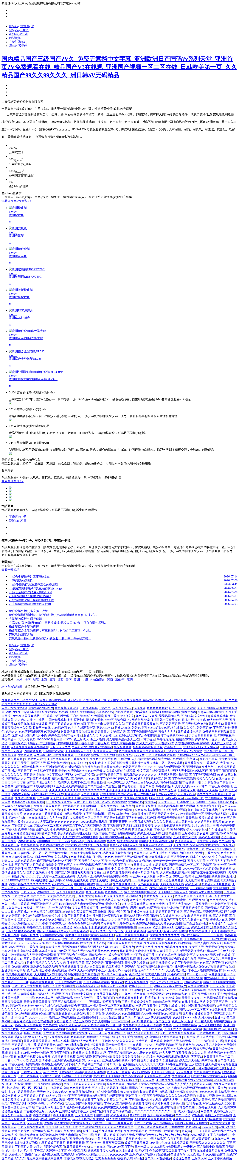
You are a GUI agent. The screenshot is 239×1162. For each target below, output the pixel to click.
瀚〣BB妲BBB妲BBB (53, 841)
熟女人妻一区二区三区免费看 (56, 876)
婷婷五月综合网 (115, 719)
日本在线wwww (200, 856)
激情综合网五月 (34, 837)
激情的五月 (173, 1044)
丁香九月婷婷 (84, 896)
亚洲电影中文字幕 (111, 837)
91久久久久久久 (11, 774)
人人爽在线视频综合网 (175, 872)
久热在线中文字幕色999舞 (192, 743)
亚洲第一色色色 (103, 856)
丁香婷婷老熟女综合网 (141, 817)
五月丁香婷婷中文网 (75, 993)
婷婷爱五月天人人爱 (100, 1150)
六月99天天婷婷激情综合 (189, 950)
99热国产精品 (64, 997)
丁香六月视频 (35, 947)
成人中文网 (61, 1123)
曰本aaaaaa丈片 (166, 794)
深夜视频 (139, 708)
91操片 (221, 774)
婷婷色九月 (188, 958)
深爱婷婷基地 (49, 1134)
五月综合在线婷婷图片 (21, 931)
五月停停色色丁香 (105, 751)
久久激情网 (192, 880)
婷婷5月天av (33, 939)
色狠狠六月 (74, 1068)
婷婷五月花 (192, 884)
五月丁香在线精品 (185, 1025)
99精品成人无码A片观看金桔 (145, 1084)
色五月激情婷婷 (40, 1060)
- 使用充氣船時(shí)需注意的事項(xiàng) (35, 588)
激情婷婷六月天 (65, 1009)
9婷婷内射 (177, 1103)
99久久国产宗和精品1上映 (214, 794)
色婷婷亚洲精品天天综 (151, 923)
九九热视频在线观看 (19, 974)
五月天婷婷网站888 (14, 708)
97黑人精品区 (157, 1138)
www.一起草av (192, 868)
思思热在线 (136, 1087)
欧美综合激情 (192, 1029)
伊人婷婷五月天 (217, 719)
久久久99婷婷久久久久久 (171, 947)
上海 (44, 679)
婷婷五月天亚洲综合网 (152, 833)
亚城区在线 (135, 802)
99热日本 (28, 712)
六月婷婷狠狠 (176, 974)
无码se (176, 1001)
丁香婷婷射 (94, 723)
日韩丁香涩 (147, 739)
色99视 (25, 1052)
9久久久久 (166, 896)
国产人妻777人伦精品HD (166, 982)
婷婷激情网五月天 (223, 876)
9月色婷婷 (224, 954)
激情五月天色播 (207, 790)
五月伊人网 (199, 1158)
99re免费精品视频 (26, 1013)
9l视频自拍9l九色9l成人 (218, 1029)
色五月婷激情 (115, 966)
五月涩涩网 (196, 1064)
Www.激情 (19, 1123)
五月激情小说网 (87, 1017)
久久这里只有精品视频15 (160, 943)
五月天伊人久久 (60, 747)
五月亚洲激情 (191, 766)
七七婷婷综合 (59, 829)
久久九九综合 (201, 1040)
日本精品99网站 (47, 1099)
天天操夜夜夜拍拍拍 (60, 896)
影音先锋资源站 (127, 1091)
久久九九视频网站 (89, 1001)
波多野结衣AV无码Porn (55, 1119)
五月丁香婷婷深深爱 (181, 778)
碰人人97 (133, 1033)
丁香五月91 (102, 743)
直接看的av (97, 872)
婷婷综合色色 (125, 978)
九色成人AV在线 (147, 715)
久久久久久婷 (119, 1154)
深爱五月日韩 (83, 802)
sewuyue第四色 (142, 860)
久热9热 (146, 1013)
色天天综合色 (214, 947)
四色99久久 (13, 712)
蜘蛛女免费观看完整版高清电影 (85, 911)
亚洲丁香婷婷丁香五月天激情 (144, 1095)
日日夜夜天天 (201, 1131)
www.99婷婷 (198, 1134)
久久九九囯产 (149, 1033)
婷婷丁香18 (149, 954)
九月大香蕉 (205, 1017)
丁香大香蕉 (16, 1064)
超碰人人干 (170, 1099)
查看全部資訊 (10, 569)
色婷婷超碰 (32, 1064)
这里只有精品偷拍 (123, 743)
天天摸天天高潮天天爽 (65, 798)
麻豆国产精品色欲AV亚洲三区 (57, 860)
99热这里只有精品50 (135, 903)
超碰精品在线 (104, 712)
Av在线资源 (58, 1068)
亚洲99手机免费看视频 (82, 1107)
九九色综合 (194, 1154)
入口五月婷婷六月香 (31, 1095)
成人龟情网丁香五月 (114, 974)
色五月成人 (81, 739)
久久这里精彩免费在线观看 (80, 837)
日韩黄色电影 (185, 1107)
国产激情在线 (90, 974)
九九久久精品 (217, 990)
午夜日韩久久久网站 (106, 1076)
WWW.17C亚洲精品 (219, 849)
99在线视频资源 (159, 856)
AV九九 (70, 1103)
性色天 (84, 943)
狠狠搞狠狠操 (30, 845)
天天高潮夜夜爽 (141, 880)
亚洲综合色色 (145, 1134)
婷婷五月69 (204, 727)
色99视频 (130, 813)
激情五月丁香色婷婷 (149, 1040)
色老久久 (12, 731)
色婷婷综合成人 (90, 809)
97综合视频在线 (53, 1029)
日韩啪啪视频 (10, 1052)
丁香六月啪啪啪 (103, 997)
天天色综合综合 (176, 970)
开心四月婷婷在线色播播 (86, 715)
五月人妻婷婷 (33, 958)
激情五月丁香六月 (119, 1072)
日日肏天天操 (80, 872)
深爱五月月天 (111, 1001)
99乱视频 (175, 1013)
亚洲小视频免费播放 (160, 1115)
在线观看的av (138, 1107)
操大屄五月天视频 (103, 755)
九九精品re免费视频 (167, 1146)
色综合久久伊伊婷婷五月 (131, 1131)
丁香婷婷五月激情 (71, 1072)
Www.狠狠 (81, 927)
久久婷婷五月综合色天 (173, 892)
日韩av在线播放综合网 (210, 1068)
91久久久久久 (10, 766)
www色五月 (209, 1127)
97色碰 (67, 978)
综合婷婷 (33, 1119)
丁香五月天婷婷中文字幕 (50, 1150)
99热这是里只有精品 (103, 993)
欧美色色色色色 (28, 821)
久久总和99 (155, 727)
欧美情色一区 (196, 849)
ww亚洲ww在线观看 (142, 876)
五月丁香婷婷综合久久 (119, 715)
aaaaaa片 (139, 755)
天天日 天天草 (59, 868)
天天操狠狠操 (58, 853)
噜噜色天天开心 (186, 817)
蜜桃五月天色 (21, 1131)
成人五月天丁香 (22, 770)
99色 (124, 876)
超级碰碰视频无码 (87, 986)
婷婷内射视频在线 (42, 982)
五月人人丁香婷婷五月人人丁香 (208, 860)
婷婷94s (229, 947)
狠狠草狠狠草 (120, 1021)
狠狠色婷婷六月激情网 (148, 747)
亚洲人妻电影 (68, 1134)
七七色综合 (148, 1056)
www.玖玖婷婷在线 (86, 978)
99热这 (163, 1091)
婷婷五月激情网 (183, 876)
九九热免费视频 (89, 1127)
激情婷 (48, 1123)
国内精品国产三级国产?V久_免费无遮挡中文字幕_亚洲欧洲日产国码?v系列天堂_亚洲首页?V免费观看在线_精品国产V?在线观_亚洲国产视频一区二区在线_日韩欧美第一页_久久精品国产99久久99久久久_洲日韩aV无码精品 (119, 66)
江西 (60, 679)
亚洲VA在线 (122, 727)
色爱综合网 (136, 974)
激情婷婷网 (79, 1033)
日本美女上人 (186, 802)
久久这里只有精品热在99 (211, 821)
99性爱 (19, 939)
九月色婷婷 (71, 794)
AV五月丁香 (125, 1146)
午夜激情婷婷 (77, 770)
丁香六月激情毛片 (219, 1134)
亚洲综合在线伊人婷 (43, 966)
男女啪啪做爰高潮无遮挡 (122, 739)
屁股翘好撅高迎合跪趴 (89, 719)
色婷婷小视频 (53, 809)
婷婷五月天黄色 (69, 1025)
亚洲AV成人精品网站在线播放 (149, 1154)
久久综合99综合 (181, 1048)
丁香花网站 (211, 762)
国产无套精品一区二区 (184, 864)
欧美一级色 (103, 884)
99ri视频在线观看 (77, 880)
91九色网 (43, 798)
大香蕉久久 (113, 1013)
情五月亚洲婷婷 (134, 892)
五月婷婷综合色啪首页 (116, 860)
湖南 (110, 679)
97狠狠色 (198, 1115)
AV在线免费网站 (161, 837)
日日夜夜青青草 (11, 1001)
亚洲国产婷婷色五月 (129, 849)
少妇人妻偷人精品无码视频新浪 (186, 1087)
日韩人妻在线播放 (136, 962)
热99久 (111, 841)
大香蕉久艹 (16, 1154)
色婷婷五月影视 (208, 837)
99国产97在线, (42, 1115)
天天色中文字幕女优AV (52, 1091)
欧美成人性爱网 (155, 974)
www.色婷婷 (64, 927)
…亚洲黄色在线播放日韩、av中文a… (76, 1060)
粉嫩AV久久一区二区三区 (107, 931)
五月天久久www (89, 860)
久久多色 (189, 727)
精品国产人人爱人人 (178, 1084)
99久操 (154, 1142)
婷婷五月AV (124, 755)
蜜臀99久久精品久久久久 (92, 1154)
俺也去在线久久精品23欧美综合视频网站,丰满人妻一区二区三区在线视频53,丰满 (88, 1005)
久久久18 (52, 1127)
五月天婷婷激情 (151, 1060)
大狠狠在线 (25, 755)
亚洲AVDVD (104, 727)
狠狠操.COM (79, 762)
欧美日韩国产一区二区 (218, 1056)
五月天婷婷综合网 (136, 837)
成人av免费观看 (94, 966)
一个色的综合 (40, 1052)
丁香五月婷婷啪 (94, 841)
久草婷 (112, 927)
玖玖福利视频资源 (52, 845)
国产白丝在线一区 (195, 923)
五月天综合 (35, 1138)
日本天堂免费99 (111, 766)
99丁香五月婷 (99, 845)
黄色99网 (80, 723)
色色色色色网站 (157, 708)
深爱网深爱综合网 (31, 809)
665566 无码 (208, 954)
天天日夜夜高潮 (135, 931)
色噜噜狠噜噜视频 (64, 1056)
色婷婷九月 (78, 1037)
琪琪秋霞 (76, 1044)
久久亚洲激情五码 (52, 766)
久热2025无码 (209, 759)
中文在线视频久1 (37, 817)
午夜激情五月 (117, 1033)
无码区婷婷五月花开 (44, 903)
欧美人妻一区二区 (141, 986)
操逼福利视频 (161, 1103)
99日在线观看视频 (124, 958)
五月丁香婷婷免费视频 (161, 755)
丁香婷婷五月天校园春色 (142, 723)
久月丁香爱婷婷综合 (185, 962)
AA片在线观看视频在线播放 (29, 747)
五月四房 (187, 715)
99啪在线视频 (33, 751)
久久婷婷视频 (193, 939)
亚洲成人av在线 (50, 1076)
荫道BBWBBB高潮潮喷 (137, 825)
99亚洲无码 (61, 715)
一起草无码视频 (57, 1087)
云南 (69, 679)
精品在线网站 (61, 778)
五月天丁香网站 (60, 1052)
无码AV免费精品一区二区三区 (83, 817)
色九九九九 (38, 896)
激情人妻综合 (202, 1048)
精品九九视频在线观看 (32, 723)
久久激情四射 (131, 1013)
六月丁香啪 (174, 1138)
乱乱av (231, 993)
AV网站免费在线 (138, 719)
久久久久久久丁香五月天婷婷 (43, 813)
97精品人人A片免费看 (216, 884)
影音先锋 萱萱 (210, 880)
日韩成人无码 (126, 1134)
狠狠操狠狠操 (35, 802)
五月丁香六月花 (184, 1150)
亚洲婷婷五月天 (62, 884)
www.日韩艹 (199, 786)
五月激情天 (143, 978)
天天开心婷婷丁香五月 (92, 970)
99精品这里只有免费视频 (115, 853)
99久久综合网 (167, 790)
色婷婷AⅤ (18, 802)
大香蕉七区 (110, 735)
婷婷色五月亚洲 (11, 1111)
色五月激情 (97, 739)
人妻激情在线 (90, 794)
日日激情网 (88, 806)
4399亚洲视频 (20, 1048)
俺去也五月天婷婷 (77, 935)
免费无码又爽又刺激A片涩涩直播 (138, 997)
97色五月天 (118, 731)
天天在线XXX (164, 743)
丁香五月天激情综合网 (27, 986)
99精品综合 (148, 966)
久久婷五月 (13, 915)
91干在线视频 (204, 1021)
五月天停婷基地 (146, 806)
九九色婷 (225, 841)
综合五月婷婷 (82, 1021)
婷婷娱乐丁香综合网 (46, 990)
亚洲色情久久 (165, 1080)
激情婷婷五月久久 (13, 872)
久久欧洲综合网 (25, 798)
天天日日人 (102, 731)
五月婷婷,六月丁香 (24, 1044)
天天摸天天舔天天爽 (37, 1001)
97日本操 (122, 888)
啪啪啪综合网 (162, 1001)
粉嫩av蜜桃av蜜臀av (148, 809)
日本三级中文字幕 (194, 719)
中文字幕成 (190, 759)
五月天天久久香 (28, 919)
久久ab (53, 1111)
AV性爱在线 (194, 1103)
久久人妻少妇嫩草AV (20, 856)
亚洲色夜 (188, 1044)
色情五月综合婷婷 (39, 970)
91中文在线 (98, 1146)
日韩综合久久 (98, 954)
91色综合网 (59, 727)
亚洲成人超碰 (111, 1060)
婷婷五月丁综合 (201, 927)
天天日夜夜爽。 (192, 997)
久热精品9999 (95, 1048)
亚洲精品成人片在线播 (113, 900)
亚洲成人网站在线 (156, 849)
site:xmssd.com (98, 1033)
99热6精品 (228, 1072)
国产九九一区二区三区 (194, 1009)
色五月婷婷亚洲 (16, 868)
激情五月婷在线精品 (62, 1017)
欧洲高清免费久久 (27, 1134)
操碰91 (143, 841)
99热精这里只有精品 (161, 1107)
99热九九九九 (166, 739)
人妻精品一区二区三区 (33, 853)
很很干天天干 (21, 762)
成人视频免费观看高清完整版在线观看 (156, 759)
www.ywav (144, 927)
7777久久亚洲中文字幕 (193, 919)
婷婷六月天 (125, 778)
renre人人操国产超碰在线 (88, 1119)
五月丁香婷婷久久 (61, 723)
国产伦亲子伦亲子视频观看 (209, 872)
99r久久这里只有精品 (46, 806)
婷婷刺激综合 (97, 762)
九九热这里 (50, 1025)
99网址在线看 (173, 727)
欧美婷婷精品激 (176, 993)
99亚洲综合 (51, 731)
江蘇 (130, 679)
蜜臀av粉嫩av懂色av (211, 712)
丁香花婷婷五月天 (36, 1111)
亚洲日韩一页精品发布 (166, 719)
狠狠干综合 (215, 1052)
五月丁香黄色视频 (220, 1158)
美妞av (113, 947)
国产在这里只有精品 (89, 1103)
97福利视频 (107, 923)
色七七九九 (50, 1072)
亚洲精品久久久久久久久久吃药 (149, 1048)
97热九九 (105, 708)
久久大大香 (199, 1052)
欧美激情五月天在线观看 (76, 731)
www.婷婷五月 (194, 798)
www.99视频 (184, 1072)
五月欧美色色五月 (209, 1033)
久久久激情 (174, 923)
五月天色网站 (193, 911)
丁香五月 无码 (197, 993)
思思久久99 (32, 1084)
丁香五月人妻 (24, 1146)
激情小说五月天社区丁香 (121, 1080)
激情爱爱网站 (156, 993)
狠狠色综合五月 (54, 1146)
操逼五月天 (38, 762)
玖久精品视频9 (98, 829)
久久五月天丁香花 (212, 962)
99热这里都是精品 (29, 900)
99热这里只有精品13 (147, 712)
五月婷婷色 (93, 1142)
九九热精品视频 (168, 806)
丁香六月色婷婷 (16, 829)
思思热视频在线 (169, 715)
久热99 (167, 1025)
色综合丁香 (8, 1076)
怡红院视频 (106, 1131)
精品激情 (174, 833)
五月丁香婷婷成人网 (68, 982)
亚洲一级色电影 (225, 1017)
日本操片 (49, 927)
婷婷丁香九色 (217, 993)
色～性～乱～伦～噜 (19, 1150)
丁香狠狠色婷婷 (119, 829)
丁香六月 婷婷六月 (91, 1029)
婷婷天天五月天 (103, 939)
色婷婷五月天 (132, 766)
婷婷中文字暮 (33, 1033)
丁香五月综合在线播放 (72, 954)
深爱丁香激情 (63, 1021)
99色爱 (62, 950)
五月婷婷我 (53, 837)
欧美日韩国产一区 (192, 813)
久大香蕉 (49, 1033)
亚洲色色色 (70, 809)
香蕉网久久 (160, 1013)
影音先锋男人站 (144, 794)
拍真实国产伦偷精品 (116, 1111)
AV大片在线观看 (58, 1037)
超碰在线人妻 (139, 888)
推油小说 (187, 1005)
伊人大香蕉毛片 (196, 829)
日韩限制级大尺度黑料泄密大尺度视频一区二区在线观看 (145, 762)
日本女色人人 (51, 939)
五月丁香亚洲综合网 (202, 774)
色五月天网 (63, 892)
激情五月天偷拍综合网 (189, 896)
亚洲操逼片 (226, 868)
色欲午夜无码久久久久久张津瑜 (84, 1084)
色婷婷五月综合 (206, 802)
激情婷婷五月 (71, 806)
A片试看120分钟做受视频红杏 (54, 755)
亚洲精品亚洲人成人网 (93, 947)
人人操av (83, 876)
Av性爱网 (174, 978)
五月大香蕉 (220, 915)
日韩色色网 (99, 1052)
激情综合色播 (144, 947)
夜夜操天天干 (182, 1119)
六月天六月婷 (145, 743)
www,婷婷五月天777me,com (125, 782)
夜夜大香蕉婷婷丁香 (85, 907)
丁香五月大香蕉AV (178, 903)
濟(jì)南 (120, 679)
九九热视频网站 (65, 1080)
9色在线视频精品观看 (174, 1142)
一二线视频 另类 (201, 888)
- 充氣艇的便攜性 (21, 580)
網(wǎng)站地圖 (11, 686)
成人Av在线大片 (188, 1111)
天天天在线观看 (109, 1017)
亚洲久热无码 (93, 888)
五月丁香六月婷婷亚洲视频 (110, 1087)
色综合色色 (109, 990)
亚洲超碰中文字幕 (13, 970)
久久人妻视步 (27, 739)
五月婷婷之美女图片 (195, 833)
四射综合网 (72, 766)
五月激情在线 (21, 896)
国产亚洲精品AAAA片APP (101, 1068)
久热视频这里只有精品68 (220, 997)
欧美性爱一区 (173, 747)
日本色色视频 (44, 856)
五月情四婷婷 (89, 708)
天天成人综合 (186, 794)
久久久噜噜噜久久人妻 (39, 1009)
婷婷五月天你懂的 (149, 1025)
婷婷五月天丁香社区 (169, 911)
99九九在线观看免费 (81, 727)
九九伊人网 (222, 1138)
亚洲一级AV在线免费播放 (110, 802)
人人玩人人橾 (24, 719)
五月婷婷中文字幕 (13, 927)
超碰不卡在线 (42, 727)
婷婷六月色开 (83, 997)
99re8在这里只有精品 (25, 715)
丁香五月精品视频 (64, 1001)
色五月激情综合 (163, 1123)
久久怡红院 (201, 715)
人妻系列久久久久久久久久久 (60, 821)
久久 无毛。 (139, 939)
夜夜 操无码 (125, 1158)
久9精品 (39, 719)
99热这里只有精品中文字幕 (95, 1009)
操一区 (138, 1158)
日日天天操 (217, 986)
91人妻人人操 (181, 786)
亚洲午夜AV (165, 966)
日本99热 (143, 958)
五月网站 (135, 1068)
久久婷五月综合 (221, 743)
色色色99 (57, 1103)
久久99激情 (155, 939)
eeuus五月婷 (35, 1123)
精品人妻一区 (153, 868)
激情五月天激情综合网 (165, 958)
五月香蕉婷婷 (193, 762)
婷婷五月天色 (47, 1044)
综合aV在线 (16, 817)
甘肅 (85, 679)
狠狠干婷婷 (107, 978)
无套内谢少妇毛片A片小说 (29, 735)
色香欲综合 (28, 1099)
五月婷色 (91, 900)
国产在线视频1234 (124, 884)
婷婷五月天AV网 (126, 856)
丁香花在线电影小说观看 (145, 1099)
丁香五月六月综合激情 (51, 1107)
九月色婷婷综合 (25, 860)
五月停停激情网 (197, 986)
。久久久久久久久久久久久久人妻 (154, 1111)
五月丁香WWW (106, 778)
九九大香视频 (101, 1021)
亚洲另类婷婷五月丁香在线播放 (68, 759)
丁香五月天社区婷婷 (23, 1103)
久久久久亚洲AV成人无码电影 (173, 821)
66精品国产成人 (38, 829)
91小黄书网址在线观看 (106, 1138)
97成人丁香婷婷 (19, 903)
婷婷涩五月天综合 (99, 1037)
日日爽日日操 (76, 1142)
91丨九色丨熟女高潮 (132, 993)
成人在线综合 (206, 1037)
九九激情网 (63, 1033)
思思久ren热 (138, 907)
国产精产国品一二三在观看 (102, 786)
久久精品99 (97, 1013)
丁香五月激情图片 (95, 813)
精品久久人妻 (202, 1084)
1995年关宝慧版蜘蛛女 (83, 853)
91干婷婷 (105, 1040)
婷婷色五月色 (57, 735)
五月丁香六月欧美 (185, 837)
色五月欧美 (150, 915)
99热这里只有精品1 (215, 731)
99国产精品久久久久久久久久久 (30, 884)
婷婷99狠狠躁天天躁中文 (191, 1123)
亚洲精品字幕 (76, 962)
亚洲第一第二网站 (221, 1095)
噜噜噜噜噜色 (127, 927)
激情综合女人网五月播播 (205, 892)
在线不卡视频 (27, 1056)
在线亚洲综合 (159, 853)
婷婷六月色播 (130, 1060)
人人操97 (109, 888)
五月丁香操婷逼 (28, 1076)
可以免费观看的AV (156, 990)
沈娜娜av (150, 802)
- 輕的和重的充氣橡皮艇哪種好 (30, 596)
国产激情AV (218, 833)
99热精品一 (8, 739)
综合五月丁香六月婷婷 (127, 1037)
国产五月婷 (62, 872)
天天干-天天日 (38, 1017)
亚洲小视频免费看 (200, 1080)
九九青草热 (8, 821)
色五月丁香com (122, 708)
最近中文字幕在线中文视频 (45, 1158)
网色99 (111, 1146)
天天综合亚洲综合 (163, 1072)
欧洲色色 (207, 766)
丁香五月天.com (22, 825)
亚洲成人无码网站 (131, 735)
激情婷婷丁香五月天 (220, 845)
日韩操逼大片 (187, 790)
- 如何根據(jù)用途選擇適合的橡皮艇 (33, 584)
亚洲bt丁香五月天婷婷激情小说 (158, 813)
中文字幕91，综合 (216, 978)
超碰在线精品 (223, 1021)
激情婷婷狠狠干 (224, 735)
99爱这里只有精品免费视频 (124, 943)
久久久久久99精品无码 (180, 1095)
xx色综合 (136, 900)
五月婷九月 (43, 907)
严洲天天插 (159, 978)
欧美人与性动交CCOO (157, 845)
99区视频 (74, 974)
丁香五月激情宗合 (135, 1138)
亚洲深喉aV (57, 880)
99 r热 (5, 1021)
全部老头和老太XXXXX (47, 794)
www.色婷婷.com (167, 1009)
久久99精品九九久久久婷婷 (30, 923)
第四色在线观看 (142, 829)
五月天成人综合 (152, 1029)
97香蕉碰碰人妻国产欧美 (138, 786)
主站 (19, 679)
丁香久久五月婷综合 (117, 1103)
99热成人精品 (21, 794)
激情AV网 (141, 1150)
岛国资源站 (97, 782)
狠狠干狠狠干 (118, 821)
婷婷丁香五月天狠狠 (75, 1095)
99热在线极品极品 (89, 990)
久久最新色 (76, 849)
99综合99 (77, 841)
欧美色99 (7, 786)
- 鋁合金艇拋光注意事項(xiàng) (29, 576)
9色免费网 (215, 1119)
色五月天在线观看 (210, 1025)
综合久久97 (22, 1068)
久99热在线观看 (206, 1107)
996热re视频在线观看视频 (107, 1095)
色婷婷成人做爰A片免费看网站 (101, 798)
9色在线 (151, 892)
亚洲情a (90, 849)
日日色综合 (122, 939)
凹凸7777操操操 (116, 1048)
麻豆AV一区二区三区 (48, 825)
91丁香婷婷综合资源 (59, 802)
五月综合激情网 (204, 1005)
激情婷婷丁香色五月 (59, 864)
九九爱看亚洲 (181, 1076)
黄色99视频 (177, 829)
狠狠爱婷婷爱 (185, 739)
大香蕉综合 (8, 755)
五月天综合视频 (79, 1138)
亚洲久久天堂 (92, 735)
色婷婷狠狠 (177, 1154)
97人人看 (7, 911)
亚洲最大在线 (51, 1154)
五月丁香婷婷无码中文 (172, 735)
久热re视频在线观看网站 (47, 911)
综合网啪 (136, 990)
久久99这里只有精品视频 (189, 845)
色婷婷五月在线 (94, 1072)
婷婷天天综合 (27, 1091)
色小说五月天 (77, 1150)
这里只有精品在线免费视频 (123, 1029)
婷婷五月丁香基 (91, 1099)
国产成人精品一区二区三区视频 (202, 935)
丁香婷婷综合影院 (13, 849)
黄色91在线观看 (170, 782)
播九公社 (78, 892)
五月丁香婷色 (217, 1087)
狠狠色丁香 (115, 774)
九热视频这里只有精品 (202, 809)
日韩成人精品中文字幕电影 (209, 1076)
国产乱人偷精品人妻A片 (53, 931)
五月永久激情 (84, 1115)
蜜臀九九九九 (167, 731)
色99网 (13, 809)
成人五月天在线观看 (182, 708)
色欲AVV (116, 845)
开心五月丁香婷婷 (120, 864)
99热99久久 (34, 927)
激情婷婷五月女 (188, 954)
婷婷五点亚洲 (224, 903)
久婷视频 (124, 759)
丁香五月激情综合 (120, 1052)
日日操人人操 (142, 864)
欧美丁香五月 (80, 782)
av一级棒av (188, 1146)
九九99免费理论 (178, 888)
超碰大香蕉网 (149, 1091)
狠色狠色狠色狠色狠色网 (169, 860)
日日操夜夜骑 (98, 927)
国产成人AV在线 (133, 1017)
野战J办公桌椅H (199, 931)
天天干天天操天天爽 (90, 1080)
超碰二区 (96, 1111)
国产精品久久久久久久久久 (208, 1142)
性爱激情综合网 (127, 841)
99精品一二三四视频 (41, 743)
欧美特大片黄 (172, 868)
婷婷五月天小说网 (174, 809)
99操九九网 (141, 778)
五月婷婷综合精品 (189, 731)
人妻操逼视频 (27, 993)
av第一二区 (164, 876)
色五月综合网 (72, 1131)
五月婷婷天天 (95, 962)
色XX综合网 (138, 1115)
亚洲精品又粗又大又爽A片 (200, 747)
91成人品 (117, 982)
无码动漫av (216, 723)
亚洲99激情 (202, 876)
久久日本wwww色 (185, 1017)
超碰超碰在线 (127, 833)
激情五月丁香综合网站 (77, 939)
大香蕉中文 (227, 762)
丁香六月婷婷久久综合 (79, 1158)
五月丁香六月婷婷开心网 (132, 935)
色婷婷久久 (154, 931)
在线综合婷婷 (125, 1150)
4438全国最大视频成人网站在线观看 (111, 770)
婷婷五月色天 (119, 1115)
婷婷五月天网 (141, 1103)
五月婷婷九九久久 (83, 778)
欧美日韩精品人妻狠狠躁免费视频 (81, 903)
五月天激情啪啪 (34, 774)
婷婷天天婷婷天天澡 (34, 790)
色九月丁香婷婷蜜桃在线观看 (178, 900)
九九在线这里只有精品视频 (188, 990)
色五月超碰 (141, 853)
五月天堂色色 (180, 856)
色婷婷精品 (160, 864)
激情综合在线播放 (136, 982)
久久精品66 (61, 856)
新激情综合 (185, 943)
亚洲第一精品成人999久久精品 (195, 966)
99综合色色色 (122, 747)
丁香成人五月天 (31, 1072)
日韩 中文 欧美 (114, 868)
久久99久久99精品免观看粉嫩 (161, 766)
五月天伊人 (28, 892)
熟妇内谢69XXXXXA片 (30, 1037)
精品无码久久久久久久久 (140, 774)
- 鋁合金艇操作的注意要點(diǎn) (30, 592)
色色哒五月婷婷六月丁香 (57, 1064)
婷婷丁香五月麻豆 (136, 1142)
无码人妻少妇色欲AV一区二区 (101, 1025)
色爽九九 (44, 1103)
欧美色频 (206, 1111)
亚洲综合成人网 (215, 813)
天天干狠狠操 (220, 931)
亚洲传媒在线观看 (52, 935)
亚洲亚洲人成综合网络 (73, 1013)
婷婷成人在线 (219, 919)
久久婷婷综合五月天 (78, 751)
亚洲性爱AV (177, 849)
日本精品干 (222, 1091)
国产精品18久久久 (13, 1158)
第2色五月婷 (158, 778)
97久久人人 (151, 782)
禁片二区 (217, 1040)
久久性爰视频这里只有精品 (173, 825)
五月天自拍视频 (114, 817)
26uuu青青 (43, 1056)
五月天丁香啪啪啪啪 (222, 770)
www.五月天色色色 (97, 950)
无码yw (186, 1131)
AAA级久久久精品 (145, 1052)
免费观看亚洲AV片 (40, 708)
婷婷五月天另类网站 (28, 1025)
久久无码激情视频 (31, 731)
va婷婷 (94, 923)
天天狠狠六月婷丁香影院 (50, 974)
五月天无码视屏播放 (40, 872)
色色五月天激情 (80, 1087)
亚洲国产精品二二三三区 (17, 997)
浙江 (36, 679)
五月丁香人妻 (173, 1029)
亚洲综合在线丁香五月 (74, 1111)
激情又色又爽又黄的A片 (170, 986)
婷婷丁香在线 (225, 966)
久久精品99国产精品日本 (218, 782)
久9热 (124, 1068)
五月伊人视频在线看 (158, 1017)
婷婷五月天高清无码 (177, 1040)
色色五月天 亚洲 (182, 1021)
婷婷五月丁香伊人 (126, 1009)
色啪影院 (150, 735)
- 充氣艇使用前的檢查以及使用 (30, 604)
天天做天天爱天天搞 (37, 1040)
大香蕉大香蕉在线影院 (173, 774)
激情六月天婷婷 (207, 841)
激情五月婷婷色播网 (218, 1115)
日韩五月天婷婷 (119, 880)
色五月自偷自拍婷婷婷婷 (62, 943)
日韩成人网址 (133, 915)
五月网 (232, 923)
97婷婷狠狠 (176, 1127)
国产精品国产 (24, 786)
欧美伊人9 (68, 1154)
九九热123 (129, 1025)
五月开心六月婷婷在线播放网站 (22, 833)
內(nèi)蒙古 (97, 679)
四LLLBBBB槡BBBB (15, 880)
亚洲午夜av (90, 1131)
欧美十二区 (85, 1134)
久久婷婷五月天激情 (222, 829)
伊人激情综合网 (192, 978)
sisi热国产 (21, 1017)
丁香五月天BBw (203, 903)
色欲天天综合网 (69, 958)
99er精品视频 (20, 966)
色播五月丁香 (52, 986)
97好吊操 (189, 1037)
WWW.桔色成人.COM (217, 1103)
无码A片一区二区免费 (79, 774)
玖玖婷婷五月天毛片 (157, 1076)
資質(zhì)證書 (17, 520)
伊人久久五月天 (225, 817)
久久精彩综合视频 (136, 798)
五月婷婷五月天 (170, 723)
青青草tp (196, 1056)
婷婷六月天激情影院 (145, 872)
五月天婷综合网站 (175, 931)
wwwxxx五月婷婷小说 (96, 958)
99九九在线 (97, 943)
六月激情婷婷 (227, 1107)
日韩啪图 (16, 1040)
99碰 (204, 723)
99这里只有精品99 (81, 1091)
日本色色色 (126, 806)
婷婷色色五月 (132, 845)
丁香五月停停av (107, 806)
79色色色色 (206, 1091)
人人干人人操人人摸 (31, 943)
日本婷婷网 (176, 1091)
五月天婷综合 (191, 723)
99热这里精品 (48, 1013)
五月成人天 (75, 950)
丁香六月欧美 (18, 743)
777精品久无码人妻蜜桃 (195, 1099)
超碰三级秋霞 (15, 1084)
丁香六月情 (161, 829)
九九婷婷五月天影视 (210, 1150)
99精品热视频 (193, 982)
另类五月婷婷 (79, 931)
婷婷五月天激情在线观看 (52, 712)
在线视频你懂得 (84, 884)
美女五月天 (196, 947)
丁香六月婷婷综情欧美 (136, 1001)
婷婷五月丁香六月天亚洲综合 (82, 825)
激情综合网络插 (51, 1084)
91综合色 (71, 1029)
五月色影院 (82, 755)
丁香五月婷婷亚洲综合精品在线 (31, 1021)
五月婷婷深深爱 (11, 813)
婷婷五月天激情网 (82, 712)
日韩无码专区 (174, 939)
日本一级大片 (143, 1146)
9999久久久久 (205, 778)
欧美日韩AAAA (163, 927)
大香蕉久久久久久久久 (165, 935)
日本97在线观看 (66, 743)
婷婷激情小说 (40, 1068)
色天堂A (202, 1095)
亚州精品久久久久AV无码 (45, 978)
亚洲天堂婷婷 (141, 1072)
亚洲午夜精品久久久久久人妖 (46, 962)
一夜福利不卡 (61, 907)
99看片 (38, 1146)
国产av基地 (115, 813)
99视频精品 (38, 1131)
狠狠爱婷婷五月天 (70, 966)
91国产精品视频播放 (59, 719)
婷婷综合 (191, 1091)
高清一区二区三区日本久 (29, 1087)
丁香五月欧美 (143, 1123)
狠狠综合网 (53, 947)
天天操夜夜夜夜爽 (200, 735)
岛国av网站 (146, 1009)
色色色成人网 (45, 997)
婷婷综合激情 (171, 712)
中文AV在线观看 (33, 915)
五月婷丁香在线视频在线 (151, 1127)
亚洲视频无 (50, 958)
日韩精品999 (50, 900)
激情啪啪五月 (46, 892)
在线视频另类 (78, 829)
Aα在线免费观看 (105, 1091)
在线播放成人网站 (194, 1001)
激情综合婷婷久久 (102, 935)
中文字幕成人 (55, 774)
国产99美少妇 (102, 1056)
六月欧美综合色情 (66, 708)
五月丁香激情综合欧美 (142, 731)
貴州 (77, 679)
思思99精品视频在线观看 (173, 1056)
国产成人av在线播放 (84, 1040)
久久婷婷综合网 (16, 978)
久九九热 (55, 817)
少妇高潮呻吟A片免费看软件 (162, 1037)
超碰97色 (63, 1044)
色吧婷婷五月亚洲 (191, 853)
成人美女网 (53, 1095)
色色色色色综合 (78, 923)
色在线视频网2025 (64, 970)
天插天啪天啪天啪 (172, 884)
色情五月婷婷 (95, 892)
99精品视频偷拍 (160, 962)
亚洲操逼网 (220, 888)
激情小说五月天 (93, 1044)
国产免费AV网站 (58, 762)
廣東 (52, 679)
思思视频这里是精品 (207, 1072)
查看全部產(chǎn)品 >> (16, 200)
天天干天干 (199, 1119)
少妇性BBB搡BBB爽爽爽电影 (113, 1123)
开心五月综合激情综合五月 (137, 950)
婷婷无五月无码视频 (114, 986)
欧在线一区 (182, 927)
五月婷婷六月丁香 (208, 806)
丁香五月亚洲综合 (79, 915)
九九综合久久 (48, 950)
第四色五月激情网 (118, 872)
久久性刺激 (210, 868)
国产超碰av (54, 1131)
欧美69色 (51, 833)
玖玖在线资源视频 (77, 845)
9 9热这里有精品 (177, 1064)
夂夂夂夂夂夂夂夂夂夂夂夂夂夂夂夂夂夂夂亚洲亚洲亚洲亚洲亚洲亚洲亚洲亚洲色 (103, 790)
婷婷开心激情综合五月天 (90, 864)
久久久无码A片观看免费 (117, 1127)
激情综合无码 (76, 1048)
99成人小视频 (61, 1040)
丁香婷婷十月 (191, 782)
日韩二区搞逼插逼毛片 (198, 1138)
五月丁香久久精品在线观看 (177, 1033)
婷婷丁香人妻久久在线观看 (48, 1048)
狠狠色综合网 (168, 954)
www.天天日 (17, 947)
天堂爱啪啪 (69, 947)
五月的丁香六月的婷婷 (30, 864)
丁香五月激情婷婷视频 (203, 970)
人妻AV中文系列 (31, 1029)
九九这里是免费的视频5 (117, 809)
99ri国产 (101, 774)
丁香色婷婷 (211, 853)
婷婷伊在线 (225, 802)
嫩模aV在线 (33, 1154)
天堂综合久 (112, 903)
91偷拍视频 (170, 1060)
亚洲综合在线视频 (142, 911)
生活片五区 (150, 900)
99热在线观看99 (44, 786)
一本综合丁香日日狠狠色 (50, 770)
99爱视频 (153, 907)
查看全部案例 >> (12, 481)
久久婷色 (28, 1005)
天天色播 (155, 1131)
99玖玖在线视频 (63, 1115)
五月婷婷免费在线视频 (105, 876)
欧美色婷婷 (206, 817)
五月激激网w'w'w (77, 1146)
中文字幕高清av (222, 856)
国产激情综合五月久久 (42, 782)
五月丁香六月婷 (105, 1134)
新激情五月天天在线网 (77, 1076)
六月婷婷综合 (214, 798)
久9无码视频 (218, 1009)
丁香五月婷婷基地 (221, 786)
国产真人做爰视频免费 (169, 880)
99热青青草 (146, 1080)
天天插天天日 (167, 802)
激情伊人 (64, 782)
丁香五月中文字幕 (155, 1005)
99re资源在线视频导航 (114, 907)
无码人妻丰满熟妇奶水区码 (190, 770)
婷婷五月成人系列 (140, 821)
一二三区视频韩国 (215, 939)
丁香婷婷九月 (58, 923)
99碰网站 (68, 986)
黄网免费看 (188, 712)
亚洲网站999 (134, 896)
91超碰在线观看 (53, 751)
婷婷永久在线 (99, 880)
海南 (28, 679)
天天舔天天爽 (166, 817)
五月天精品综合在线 (31, 1127)
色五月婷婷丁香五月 (52, 1142)
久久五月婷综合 (207, 708)
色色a (114, 950)
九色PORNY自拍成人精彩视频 (92, 747)
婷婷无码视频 (220, 715)
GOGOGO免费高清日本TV (54, 739)
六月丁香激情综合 (105, 833)
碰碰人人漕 (46, 888)
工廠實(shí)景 (17, 516)
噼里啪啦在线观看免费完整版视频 (141, 751)
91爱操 (142, 856)
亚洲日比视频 (81, 1052)
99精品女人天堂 (34, 759)
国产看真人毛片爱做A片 (221, 907)
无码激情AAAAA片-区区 (193, 755)
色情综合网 (13, 1005)
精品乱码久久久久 (24, 876)
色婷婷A (174, 1005)
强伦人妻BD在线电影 (208, 943)
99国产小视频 (158, 888)
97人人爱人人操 (197, 974)
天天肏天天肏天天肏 (125, 1056)
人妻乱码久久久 (113, 723)
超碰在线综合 (169, 907)
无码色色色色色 (148, 884)
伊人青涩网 (187, 806)
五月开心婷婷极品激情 (197, 1013)
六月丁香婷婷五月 (182, 1068)
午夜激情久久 (228, 809)
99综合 (203, 900)
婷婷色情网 (139, 727)
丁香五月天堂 (181, 1052)
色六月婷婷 (151, 896)
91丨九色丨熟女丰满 (205, 825)
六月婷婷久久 (217, 923)
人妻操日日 (164, 950)
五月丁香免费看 (38, 868)
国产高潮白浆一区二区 (219, 751)
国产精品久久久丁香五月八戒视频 (28, 778)
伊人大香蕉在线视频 (119, 1119)
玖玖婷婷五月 (114, 892)
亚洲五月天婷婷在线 (69, 786)
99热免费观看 (124, 712)
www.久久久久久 (123, 1040)
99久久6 (124, 990)
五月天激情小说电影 (96, 982)
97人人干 (165, 1052)
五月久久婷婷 (134, 868)
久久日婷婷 (183, 1115)
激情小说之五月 (118, 911)
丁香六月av (74, 735)
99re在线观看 (39, 880)
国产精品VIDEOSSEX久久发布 (47, 849)
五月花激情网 (112, 825)
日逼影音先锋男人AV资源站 (183, 751)
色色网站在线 (218, 900)
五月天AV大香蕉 (119, 970)
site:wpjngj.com (154, 1087)
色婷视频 (181, 1080)
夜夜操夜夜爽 (90, 766)
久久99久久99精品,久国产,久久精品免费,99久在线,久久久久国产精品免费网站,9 (92, 919)
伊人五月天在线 (189, 1060)
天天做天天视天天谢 (69, 888)
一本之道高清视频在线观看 (19, 950)
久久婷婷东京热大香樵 (174, 915)
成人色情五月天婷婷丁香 (124, 954)
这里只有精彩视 (201, 915)
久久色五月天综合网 (103, 759)
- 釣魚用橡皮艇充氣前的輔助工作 (31, 600)
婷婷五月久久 (30, 935)
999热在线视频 (170, 997)
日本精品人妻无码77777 (161, 919)
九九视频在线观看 (161, 841)
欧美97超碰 (84, 1056)
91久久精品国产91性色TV (220, 1154)
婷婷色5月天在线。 (208, 739)
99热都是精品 (27, 841)
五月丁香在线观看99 (155, 1068)
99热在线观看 (73, 813)
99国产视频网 (30, 766)
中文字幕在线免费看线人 (154, 770)
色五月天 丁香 (68, 1127)
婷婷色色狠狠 (116, 1084)
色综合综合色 (174, 798)
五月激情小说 (206, 1146)
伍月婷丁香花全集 (72, 900)
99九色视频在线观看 (94, 821)
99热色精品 (163, 786)
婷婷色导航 (132, 966)
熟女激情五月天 (81, 1123)
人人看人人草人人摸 (14, 1060)
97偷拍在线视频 (55, 915)
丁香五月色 (126, 947)
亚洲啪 (173, 853)
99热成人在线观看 (49, 993)
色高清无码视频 (81, 856)
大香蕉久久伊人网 (116, 1099)
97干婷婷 (47, 715)
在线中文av (223, 778)
